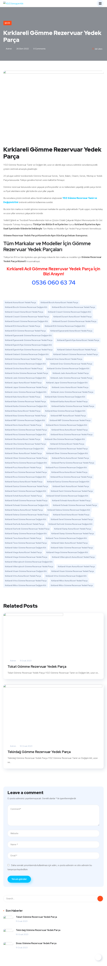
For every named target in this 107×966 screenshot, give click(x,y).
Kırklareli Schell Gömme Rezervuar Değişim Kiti (67, 496)
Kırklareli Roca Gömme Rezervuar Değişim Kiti (25, 477)
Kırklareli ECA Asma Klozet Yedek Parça (22, 326)
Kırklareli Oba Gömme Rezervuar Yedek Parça (25, 444)
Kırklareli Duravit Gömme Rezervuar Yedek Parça (74, 321)
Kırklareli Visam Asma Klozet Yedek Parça (76, 566)
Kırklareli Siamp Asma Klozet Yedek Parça (72, 529)
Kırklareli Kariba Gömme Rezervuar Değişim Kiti (26, 406)
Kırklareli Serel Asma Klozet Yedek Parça (71, 514)
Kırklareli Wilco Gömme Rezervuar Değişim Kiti (25, 585)
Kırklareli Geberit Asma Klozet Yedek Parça (76, 349)
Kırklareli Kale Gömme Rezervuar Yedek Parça (25, 401)
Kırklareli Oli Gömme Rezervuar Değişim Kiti (24, 448)
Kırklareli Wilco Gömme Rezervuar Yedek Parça (72, 585)
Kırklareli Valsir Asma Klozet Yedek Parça (69, 543)
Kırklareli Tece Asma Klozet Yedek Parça (23, 538)
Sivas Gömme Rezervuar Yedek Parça (36, 943)
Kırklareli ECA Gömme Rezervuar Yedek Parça (25, 330)
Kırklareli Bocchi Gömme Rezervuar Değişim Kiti (26, 307)
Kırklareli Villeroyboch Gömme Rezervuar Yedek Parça (29, 566)
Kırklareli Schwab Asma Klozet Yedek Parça (71, 500)
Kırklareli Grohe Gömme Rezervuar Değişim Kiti (68, 368)
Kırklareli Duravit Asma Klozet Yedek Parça (73, 316)
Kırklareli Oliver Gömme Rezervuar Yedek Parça (26, 458)
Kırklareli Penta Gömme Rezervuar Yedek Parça (73, 463)
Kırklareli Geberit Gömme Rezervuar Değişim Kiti (27, 354)
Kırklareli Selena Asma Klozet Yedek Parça (24, 510)
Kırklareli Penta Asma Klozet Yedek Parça (70, 458)
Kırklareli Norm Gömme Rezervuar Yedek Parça (26, 430)
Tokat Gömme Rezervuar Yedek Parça (37, 666)
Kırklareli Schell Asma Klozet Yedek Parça (23, 496)
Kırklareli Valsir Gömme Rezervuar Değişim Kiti (25, 547)
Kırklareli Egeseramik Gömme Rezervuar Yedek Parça (28, 340)
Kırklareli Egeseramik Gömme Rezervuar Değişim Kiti (28, 335)
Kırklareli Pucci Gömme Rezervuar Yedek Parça (26, 472)
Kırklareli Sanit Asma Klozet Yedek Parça (71, 486)
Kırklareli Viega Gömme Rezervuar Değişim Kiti (67, 552)
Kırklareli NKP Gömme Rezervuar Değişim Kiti (25, 420)
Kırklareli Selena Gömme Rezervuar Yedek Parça (26, 514)
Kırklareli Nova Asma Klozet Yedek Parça (70, 430)
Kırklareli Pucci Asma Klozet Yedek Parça (23, 467)
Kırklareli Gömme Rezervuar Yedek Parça (23, 359)
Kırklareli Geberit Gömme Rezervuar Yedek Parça (75, 354)
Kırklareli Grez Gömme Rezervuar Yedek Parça (71, 363)
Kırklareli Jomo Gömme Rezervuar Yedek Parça (72, 392)
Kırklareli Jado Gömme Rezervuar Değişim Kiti (25, 378)
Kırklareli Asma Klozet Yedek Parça (20, 302)
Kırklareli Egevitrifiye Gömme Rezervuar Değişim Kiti (28, 345)
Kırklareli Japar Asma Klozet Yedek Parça (23, 382)
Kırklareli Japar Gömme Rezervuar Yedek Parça (26, 387)
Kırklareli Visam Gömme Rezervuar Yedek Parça (72, 571)
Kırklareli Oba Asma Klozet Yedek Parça (22, 439)
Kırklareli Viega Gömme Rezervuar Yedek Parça (26, 557)
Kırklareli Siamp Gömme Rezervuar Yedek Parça (72, 533)
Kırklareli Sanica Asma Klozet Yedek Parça (23, 481)
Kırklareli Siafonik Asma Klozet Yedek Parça (24, 524)
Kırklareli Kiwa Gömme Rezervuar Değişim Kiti (65, 411)
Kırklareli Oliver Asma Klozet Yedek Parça (23, 453)
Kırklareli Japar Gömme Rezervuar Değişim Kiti (67, 382)
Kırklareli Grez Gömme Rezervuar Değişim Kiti (25, 363)
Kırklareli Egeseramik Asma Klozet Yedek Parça (71, 330)
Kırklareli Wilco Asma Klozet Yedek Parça (69, 580)
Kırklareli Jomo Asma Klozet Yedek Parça (70, 387)
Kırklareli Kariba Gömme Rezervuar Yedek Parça (73, 406)
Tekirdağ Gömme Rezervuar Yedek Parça (39, 752)
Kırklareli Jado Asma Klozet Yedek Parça (71, 373)
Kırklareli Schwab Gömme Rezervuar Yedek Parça (75, 505)
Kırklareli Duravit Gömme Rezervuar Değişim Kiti (26, 321)
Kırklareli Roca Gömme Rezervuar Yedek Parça (71, 477)
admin (8, 48)
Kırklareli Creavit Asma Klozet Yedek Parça (24, 312)
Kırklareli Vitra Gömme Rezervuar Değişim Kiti (66, 576)
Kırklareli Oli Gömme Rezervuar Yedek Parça (68, 448)
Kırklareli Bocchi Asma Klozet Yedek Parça (59, 302)
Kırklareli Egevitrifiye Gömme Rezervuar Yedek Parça (29, 349)
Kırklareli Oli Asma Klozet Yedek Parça (67, 444)
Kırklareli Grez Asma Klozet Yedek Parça (64, 359)
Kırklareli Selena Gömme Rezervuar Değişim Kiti (69, 510)
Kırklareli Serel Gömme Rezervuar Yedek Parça (72, 519)
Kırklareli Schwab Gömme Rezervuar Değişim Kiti (26, 505)
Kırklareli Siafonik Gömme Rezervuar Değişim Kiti (70, 524)
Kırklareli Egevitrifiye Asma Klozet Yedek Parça (78, 340)
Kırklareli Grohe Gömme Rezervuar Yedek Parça (26, 373)
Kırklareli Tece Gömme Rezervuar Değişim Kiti (66, 538)
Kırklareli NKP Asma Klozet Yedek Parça (68, 415)
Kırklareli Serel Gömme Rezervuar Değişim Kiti (25, 519)
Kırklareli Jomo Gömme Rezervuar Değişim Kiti (25, 392)
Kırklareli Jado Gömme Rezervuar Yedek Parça (71, 378)
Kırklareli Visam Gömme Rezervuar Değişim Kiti (26, 571)
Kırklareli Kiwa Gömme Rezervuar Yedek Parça (25, 415)
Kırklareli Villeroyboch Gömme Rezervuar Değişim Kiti (29, 562)
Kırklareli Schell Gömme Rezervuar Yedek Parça (26, 500)
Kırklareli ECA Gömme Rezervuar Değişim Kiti (65, 326)
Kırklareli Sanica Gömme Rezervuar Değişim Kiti (68, 481)
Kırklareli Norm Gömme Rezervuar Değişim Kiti (66, 425)
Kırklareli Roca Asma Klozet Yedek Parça (69, 472)
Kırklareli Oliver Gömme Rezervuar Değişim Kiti (67, 453)
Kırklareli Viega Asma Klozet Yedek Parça (23, 552)
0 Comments (39, 48)
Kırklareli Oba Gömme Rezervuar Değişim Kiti (65, 439)
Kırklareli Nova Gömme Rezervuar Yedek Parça (71, 434)
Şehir (7, 23)
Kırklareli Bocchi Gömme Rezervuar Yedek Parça (73, 307)
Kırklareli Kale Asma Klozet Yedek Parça (22, 396)
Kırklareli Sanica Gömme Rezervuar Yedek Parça (26, 486)
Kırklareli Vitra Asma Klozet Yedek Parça (23, 576)
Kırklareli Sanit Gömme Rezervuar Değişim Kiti (25, 491)
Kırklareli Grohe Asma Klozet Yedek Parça (23, 368)
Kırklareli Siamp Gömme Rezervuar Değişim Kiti (26, 533)
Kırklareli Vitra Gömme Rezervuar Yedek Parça (26, 580)
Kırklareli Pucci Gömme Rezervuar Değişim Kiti (66, 467)
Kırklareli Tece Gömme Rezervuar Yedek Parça (26, 543)
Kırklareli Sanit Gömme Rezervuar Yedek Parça (72, 491)
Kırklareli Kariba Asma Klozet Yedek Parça (69, 401)
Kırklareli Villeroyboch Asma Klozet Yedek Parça (73, 557)
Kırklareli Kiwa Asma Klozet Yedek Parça (22, 411)
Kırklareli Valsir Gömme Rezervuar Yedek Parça (72, 547)
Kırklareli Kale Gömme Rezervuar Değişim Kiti (65, 396)
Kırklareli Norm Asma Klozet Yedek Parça (23, 425)
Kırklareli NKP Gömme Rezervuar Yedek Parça (70, 420)
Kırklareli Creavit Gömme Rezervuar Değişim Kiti (69, 312)
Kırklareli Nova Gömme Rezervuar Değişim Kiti (25, 434)
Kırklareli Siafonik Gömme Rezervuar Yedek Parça (27, 529)
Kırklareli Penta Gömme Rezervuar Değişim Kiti (26, 463)
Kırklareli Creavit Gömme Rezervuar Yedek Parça (27, 316)
